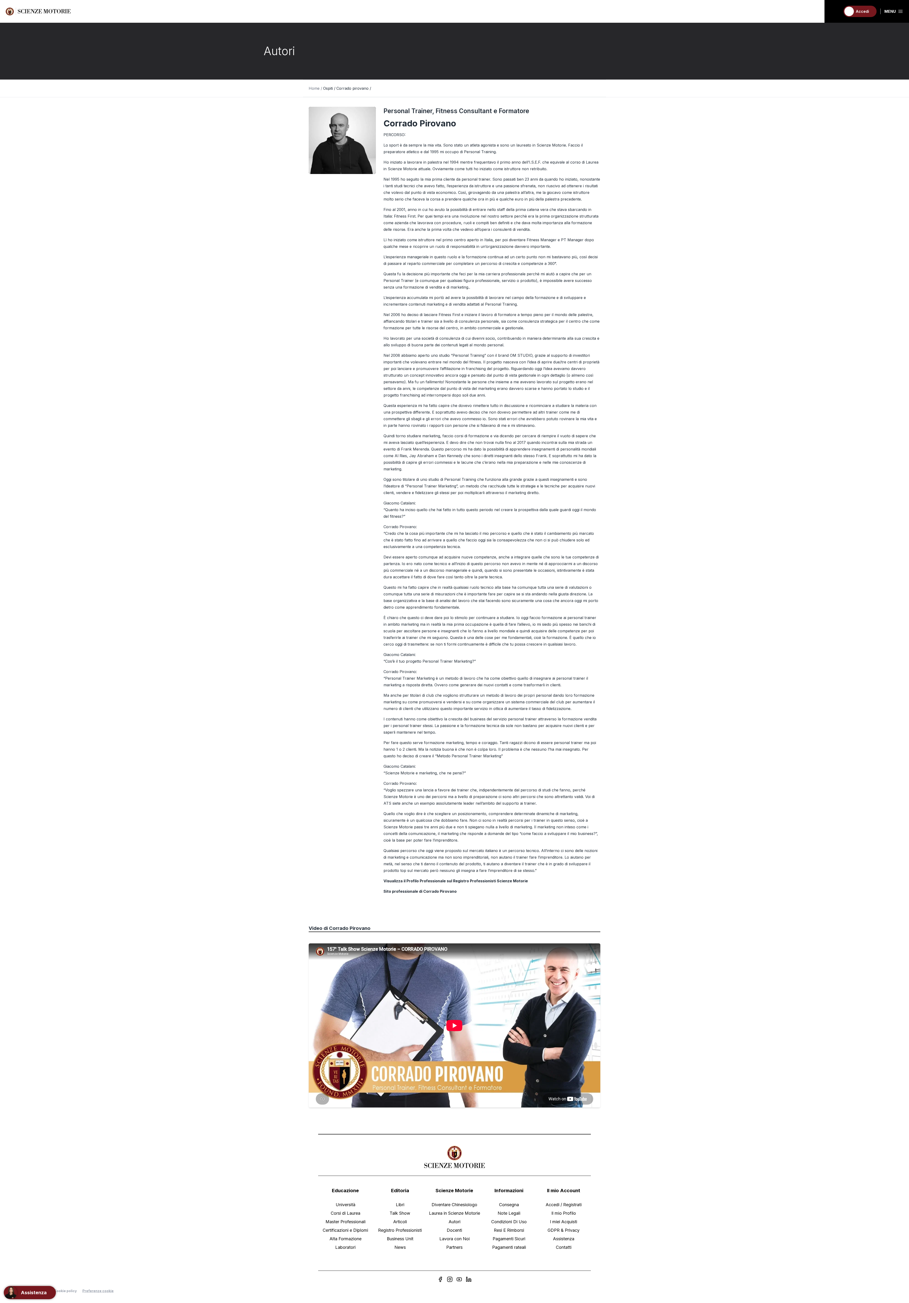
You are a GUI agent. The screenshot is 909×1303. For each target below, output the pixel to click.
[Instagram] (450, 1279)
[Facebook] (440, 1279)
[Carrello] (835, 11)
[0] (835, 11)
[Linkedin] (469, 1279)
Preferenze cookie (98, 1291)
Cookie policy (65, 1291)
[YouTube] (459, 1279)
